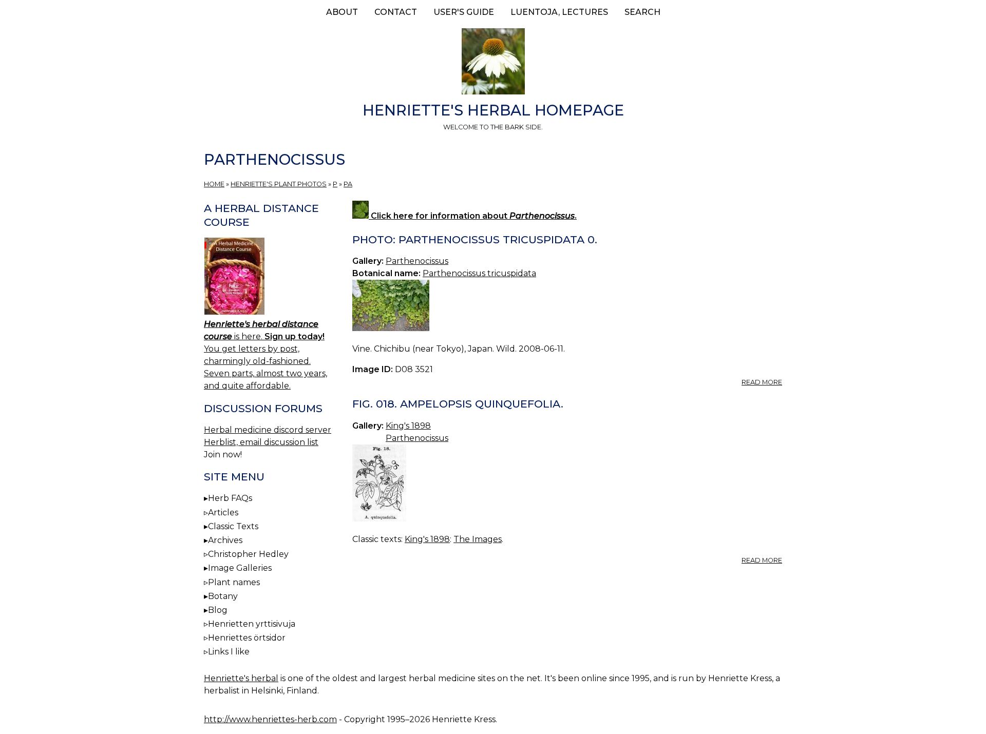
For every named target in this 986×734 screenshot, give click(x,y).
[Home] (493, 63)
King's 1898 (408, 426)
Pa (348, 184)
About (342, 12)
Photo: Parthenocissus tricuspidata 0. (474, 239)
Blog (217, 610)
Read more (762, 382)
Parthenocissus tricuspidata (479, 273)
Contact (395, 12)
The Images (477, 539)
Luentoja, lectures (559, 12)
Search (642, 12)
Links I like (229, 651)
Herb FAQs (230, 498)
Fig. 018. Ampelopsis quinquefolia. (457, 403)
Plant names (234, 582)
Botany (223, 596)
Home (214, 184)
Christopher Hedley (248, 554)
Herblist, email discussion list (261, 442)
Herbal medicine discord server (267, 430)
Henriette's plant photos (279, 184)
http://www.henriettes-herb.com (270, 719)
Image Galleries (240, 568)
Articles (223, 512)
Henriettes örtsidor (247, 638)
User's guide (463, 12)
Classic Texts (233, 526)
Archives (225, 540)
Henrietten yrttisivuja (251, 624)
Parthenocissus (417, 261)
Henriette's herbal (241, 678)
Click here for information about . (473, 216)
